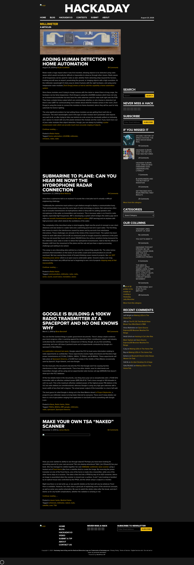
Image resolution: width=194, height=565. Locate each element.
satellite (45, 505)
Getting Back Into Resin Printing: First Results (145, 193)
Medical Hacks (66, 500)
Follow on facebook (124, 108)
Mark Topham (128, 340)
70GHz (51, 407)
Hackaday (97, 8)
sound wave (57, 277)
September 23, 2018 (50, 193)
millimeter (74, 136)
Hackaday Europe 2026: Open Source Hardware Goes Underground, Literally (144, 167)
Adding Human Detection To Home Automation (78, 62)
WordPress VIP (100, 554)
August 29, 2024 (49, 68)
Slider (67, 404)
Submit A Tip (65, 538)
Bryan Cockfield (63, 68)
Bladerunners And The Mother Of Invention (144, 181)
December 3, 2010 (49, 430)
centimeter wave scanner (95, 467)
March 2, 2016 (48, 331)
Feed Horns (57, 469)
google (67, 407)
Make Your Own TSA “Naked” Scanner (78, 424)
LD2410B (66, 136)
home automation (55, 136)
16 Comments (143, 243)
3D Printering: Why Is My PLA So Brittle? (144, 289)
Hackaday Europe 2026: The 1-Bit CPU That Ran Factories (144, 152)
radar (52, 139)
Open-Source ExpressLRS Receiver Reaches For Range (136, 330)
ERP (62, 407)
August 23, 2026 (147, 18)
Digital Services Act (137, 550)
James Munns (64, 430)
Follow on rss (135, 108)
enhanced (52, 503)
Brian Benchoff (61, 331)
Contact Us (65, 545)
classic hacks (55, 500)
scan (51, 505)
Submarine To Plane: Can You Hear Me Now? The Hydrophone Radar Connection (80, 183)
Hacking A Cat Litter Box (144, 336)
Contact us (138, 108)
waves (73, 277)
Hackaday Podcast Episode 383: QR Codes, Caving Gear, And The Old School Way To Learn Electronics (145, 252)
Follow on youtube (131, 108)
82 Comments (112, 430)
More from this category (132, 202)
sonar (45, 277)
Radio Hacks (54, 133)
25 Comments (143, 199)
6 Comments (143, 261)
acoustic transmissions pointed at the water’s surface (69, 218)
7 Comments (143, 175)
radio (57, 139)
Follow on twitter (128, 108)
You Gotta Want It (144, 239)
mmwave (46, 139)
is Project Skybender (103, 392)
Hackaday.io (65, 17)
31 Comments (143, 187)
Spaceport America (60, 359)
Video (62, 535)
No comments (143, 235)
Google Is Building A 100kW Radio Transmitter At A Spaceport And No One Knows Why (80, 321)
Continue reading (50, 129)
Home (43, 17)
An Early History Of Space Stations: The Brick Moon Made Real (145, 139)
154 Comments (112, 331)
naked (67, 503)
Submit (95, 17)
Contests (81, 17)
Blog (52, 17)
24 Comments (143, 158)
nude (73, 503)
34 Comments (112, 193)
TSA (55, 505)
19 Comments (143, 146)
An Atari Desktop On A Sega (141, 362)
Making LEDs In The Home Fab (141, 349)
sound (49, 277)
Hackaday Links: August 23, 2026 (143, 230)
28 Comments (143, 295)
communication (54, 274)
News (52, 404)
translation (67, 277)
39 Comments (112, 68)
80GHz (57, 407)
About (105, 17)
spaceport (51, 409)
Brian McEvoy (66, 193)
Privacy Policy (114, 550)
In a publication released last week (56, 351)
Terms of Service (125, 550)
